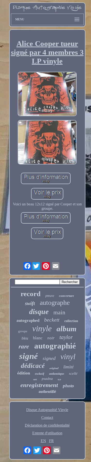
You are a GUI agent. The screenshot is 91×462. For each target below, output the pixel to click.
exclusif (39, 373)
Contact (47, 417)
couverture (66, 296)
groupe (22, 331)
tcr (59, 379)
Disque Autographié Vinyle (47, 410)
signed (49, 358)
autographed (28, 320)
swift (30, 303)
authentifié (47, 391)
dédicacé (33, 365)
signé (28, 356)
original (54, 368)
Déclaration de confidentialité (47, 425)
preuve (49, 296)
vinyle (42, 328)
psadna (47, 379)
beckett (51, 320)
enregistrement (39, 385)
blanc (37, 337)
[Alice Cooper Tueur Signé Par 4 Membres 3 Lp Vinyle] (47, 94)
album (66, 328)
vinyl (67, 356)
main (59, 312)
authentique (56, 373)
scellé (73, 373)
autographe (55, 302)
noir (51, 338)
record (31, 294)
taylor (66, 337)
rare (24, 346)
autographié (55, 345)
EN (43, 441)
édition (23, 373)
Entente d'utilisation (47, 433)
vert (35, 379)
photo (68, 385)
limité (68, 366)
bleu (25, 338)
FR (51, 441)
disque (39, 312)
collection (71, 321)
